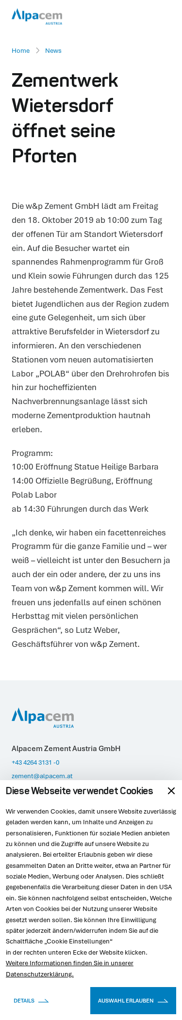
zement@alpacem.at (42, 775)
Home (21, 50)
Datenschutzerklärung (39, 974)
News (53, 50)
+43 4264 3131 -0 (35, 762)
